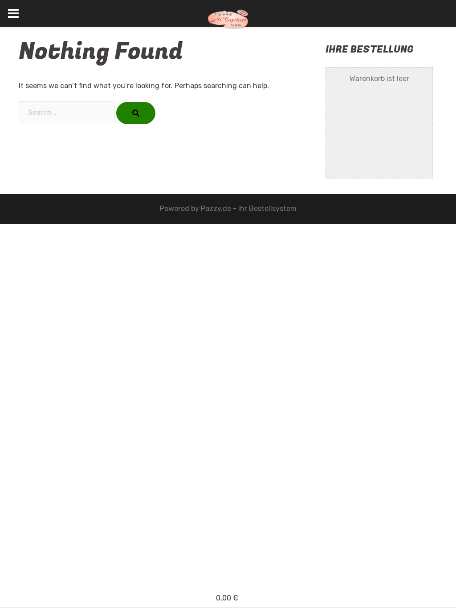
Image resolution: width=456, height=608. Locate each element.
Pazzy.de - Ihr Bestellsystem (249, 208)
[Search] (135, 113)
